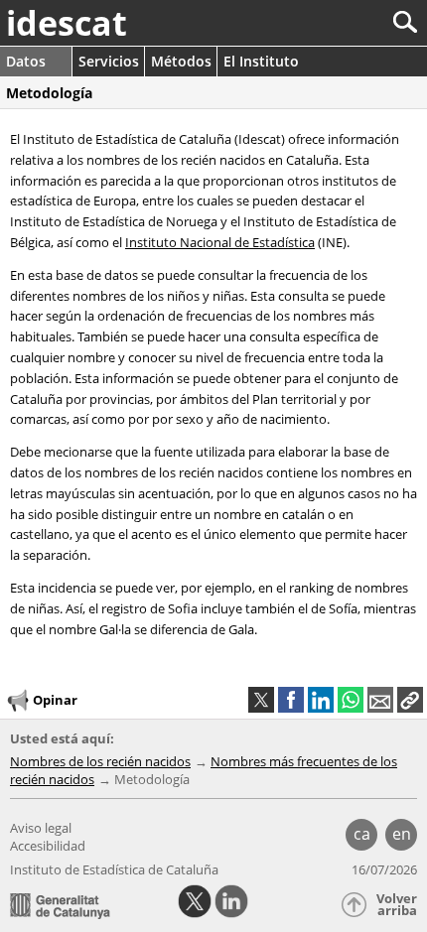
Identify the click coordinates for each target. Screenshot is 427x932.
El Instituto (261, 61)
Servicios (108, 61)
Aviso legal (40, 828)
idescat (66, 23)
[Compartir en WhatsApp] (350, 700)
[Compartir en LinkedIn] (321, 700)
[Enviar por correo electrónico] (380, 700)
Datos (26, 61)
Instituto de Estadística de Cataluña (114, 869)
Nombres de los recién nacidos (100, 761)
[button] (410, 700)
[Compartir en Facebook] (291, 700)
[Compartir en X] (261, 700)
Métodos (181, 61)
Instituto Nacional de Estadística (220, 242)
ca (362, 834)
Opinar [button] (55, 700)
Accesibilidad (47, 846)
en (401, 834)
